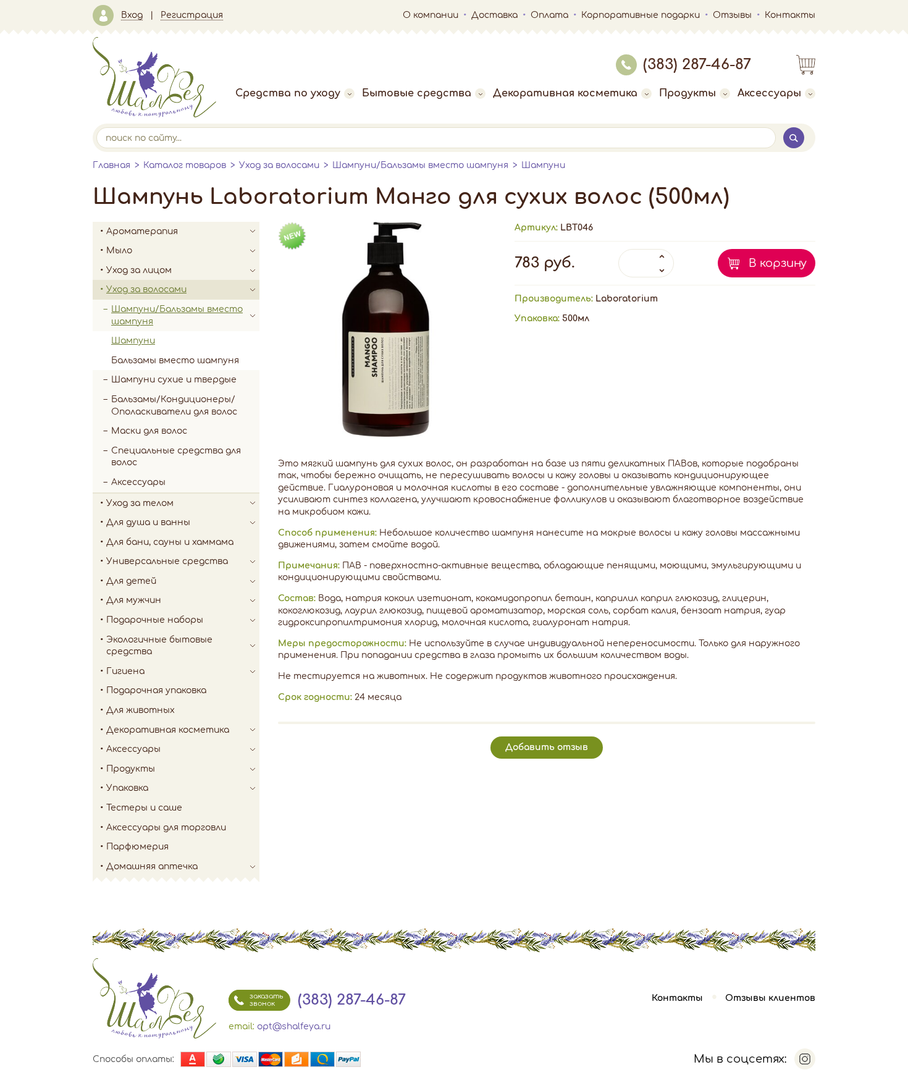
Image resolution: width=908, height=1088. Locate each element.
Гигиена (125, 671)
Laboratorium (626, 298)
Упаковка (127, 788)
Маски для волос (149, 431)
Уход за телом (140, 503)
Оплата (549, 15)
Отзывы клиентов (770, 998)
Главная (111, 165)
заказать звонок (266, 1000)
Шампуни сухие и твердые (174, 379)
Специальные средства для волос (176, 457)
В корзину (778, 263)
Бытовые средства (416, 93)
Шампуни (543, 165)
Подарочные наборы (154, 620)
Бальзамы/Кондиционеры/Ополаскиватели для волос (174, 405)
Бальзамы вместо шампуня (175, 360)
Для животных (140, 710)
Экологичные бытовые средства (159, 646)
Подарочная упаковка (156, 690)
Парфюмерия (137, 846)
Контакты (790, 15)
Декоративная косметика (565, 93)
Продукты (687, 93)
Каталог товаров (184, 165)
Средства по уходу (287, 93)
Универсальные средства (167, 561)
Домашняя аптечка (152, 866)
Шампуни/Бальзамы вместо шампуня (420, 165)
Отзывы (732, 15)
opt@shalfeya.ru (293, 1026)
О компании (430, 15)
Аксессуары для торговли (166, 827)
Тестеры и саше (144, 807)
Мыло (119, 250)
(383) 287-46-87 (697, 64)
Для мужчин (133, 600)
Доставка (494, 15)
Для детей (131, 581)
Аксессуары (769, 93)
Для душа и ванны (148, 522)
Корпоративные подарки (640, 15)
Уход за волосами (279, 165)
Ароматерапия (142, 231)
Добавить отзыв (546, 747)
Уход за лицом (139, 270)
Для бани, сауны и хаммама (169, 542)
